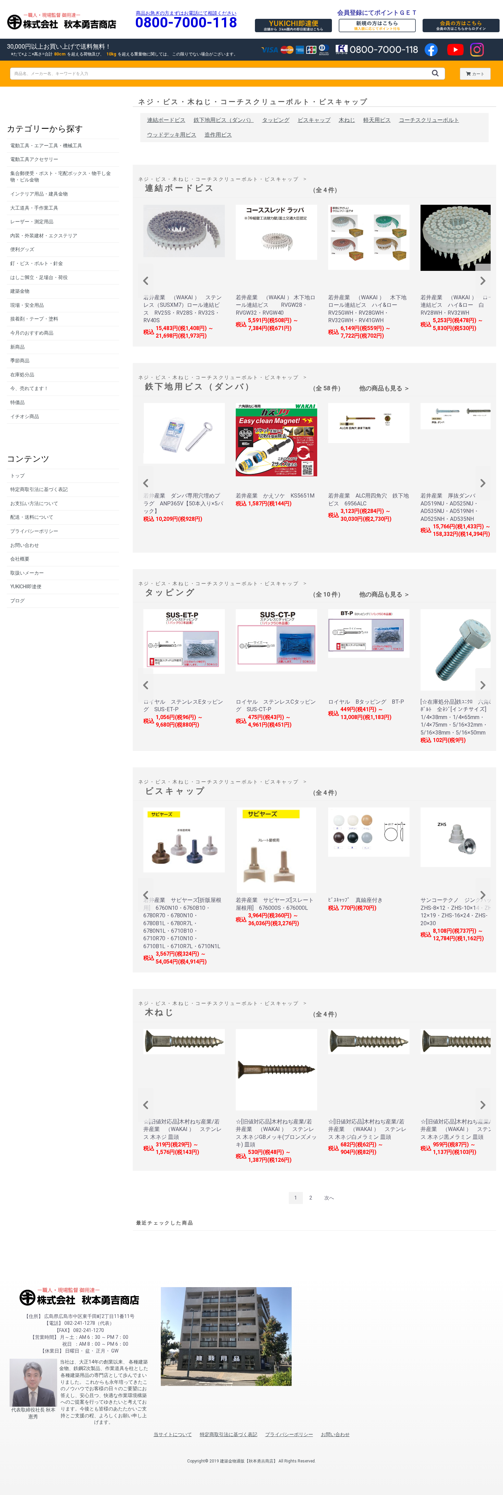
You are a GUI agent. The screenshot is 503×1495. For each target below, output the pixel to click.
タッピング (275, 120)
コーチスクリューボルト (429, 120)
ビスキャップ (314, 120)
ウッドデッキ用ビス (171, 134)
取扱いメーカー (27, 573)
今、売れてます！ (29, 388)
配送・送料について (31, 517)
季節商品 (19, 360)
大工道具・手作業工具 (34, 208)
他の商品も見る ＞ (384, 388)
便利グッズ (22, 249)
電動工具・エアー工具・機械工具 (46, 145)
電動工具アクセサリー (34, 159)
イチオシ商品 (24, 416)
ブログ (17, 600)
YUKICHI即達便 (25, 586)
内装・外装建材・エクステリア (43, 235)
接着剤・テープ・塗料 (34, 319)
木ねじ (347, 120)
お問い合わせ (24, 545)
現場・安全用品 (27, 305)
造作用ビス (218, 134)
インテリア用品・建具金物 (39, 194)
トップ (17, 475)
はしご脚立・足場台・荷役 (39, 277)
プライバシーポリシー (34, 531)
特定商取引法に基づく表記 (39, 489)
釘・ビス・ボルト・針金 (36, 263)
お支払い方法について (34, 503)
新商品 (17, 347)
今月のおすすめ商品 (31, 333)
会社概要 (19, 559)
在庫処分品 (22, 374)
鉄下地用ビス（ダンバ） (224, 120)
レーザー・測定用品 (31, 221)
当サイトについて (173, 1434)
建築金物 (19, 291)
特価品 (17, 402)
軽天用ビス (377, 120)
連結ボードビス (166, 120)
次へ (329, 1198)
